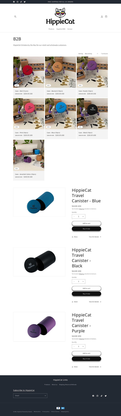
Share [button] (76, 237)
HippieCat (19, 411)
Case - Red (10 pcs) (21, 91)
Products (47, 384)
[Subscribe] (45, 395)
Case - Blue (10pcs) (53, 133)
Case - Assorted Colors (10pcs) (25, 174)
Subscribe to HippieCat (24, 390)
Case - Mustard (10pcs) (55, 91)
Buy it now (86, 229)
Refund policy (37, 411)
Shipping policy (65, 411)
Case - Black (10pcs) (85, 133)
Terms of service (55, 411)
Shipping (81, 209)
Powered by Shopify (27, 411)
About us (54, 384)
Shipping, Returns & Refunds (67, 384)
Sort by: (80, 53)
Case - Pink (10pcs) (21, 133)
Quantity (74, 212)
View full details (94, 237)
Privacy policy (45, 411)
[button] (15, 16)
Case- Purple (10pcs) (86, 91)
